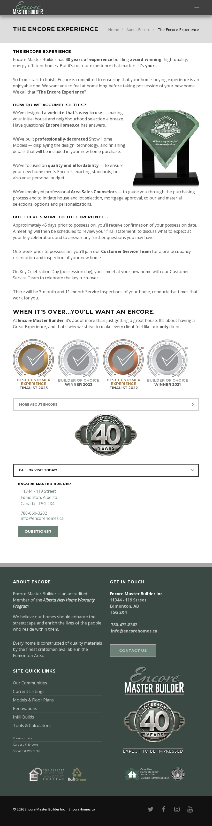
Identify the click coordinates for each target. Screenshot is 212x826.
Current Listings (28, 691)
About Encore (138, 29)
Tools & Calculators (32, 725)
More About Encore (38, 404)
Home (113, 29)
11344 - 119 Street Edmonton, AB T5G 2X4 (128, 606)
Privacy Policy (22, 738)
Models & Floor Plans (33, 700)
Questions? (38, 531)
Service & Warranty (26, 751)
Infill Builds (23, 717)
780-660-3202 (34, 513)
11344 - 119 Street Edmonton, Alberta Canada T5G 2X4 (39, 497)
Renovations (25, 708)
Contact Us (133, 650)
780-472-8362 (124, 625)
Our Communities (30, 683)
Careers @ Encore (25, 744)
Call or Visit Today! (38, 470)
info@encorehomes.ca (42, 518)
